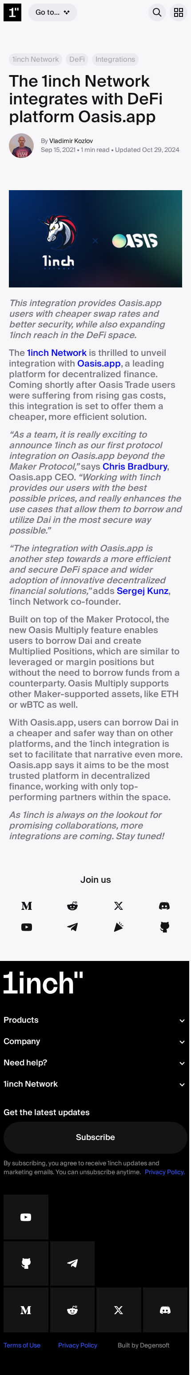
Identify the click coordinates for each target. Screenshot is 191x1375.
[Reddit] (72, 906)
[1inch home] (12, 12)
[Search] (157, 12)
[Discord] (164, 906)
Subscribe (95, 1137)
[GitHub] (164, 927)
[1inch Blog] (26, 1309)
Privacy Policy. (165, 1172)
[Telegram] (72, 927)
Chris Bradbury (135, 466)
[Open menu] (178, 12)
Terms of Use (22, 1345)
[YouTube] (26, 927)
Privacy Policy (77, 1345)
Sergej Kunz (142, 591)
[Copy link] (118, 927)
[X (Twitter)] (118, 906)
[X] (118, 1309)
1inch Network (57, 353)
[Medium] (26, 906)
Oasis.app (99, 363)
